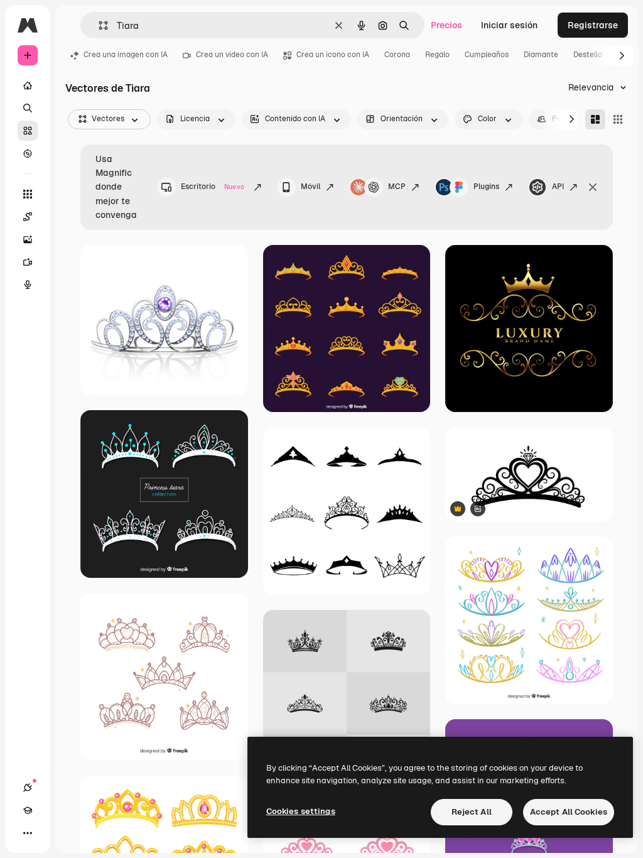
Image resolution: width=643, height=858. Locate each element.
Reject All (471, 811)
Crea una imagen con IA (126, 55)
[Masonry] (595, 119)
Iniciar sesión (509, 25)
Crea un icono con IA (332, 55)
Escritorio (212, 187)
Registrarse (593, 25)
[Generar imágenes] (28, 239)
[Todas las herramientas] (28, 194)
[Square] (618, 119)
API (558, 187)
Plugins (486, 187)
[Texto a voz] (28, 284)
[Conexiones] (28, 788)
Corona (397, 55)
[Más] (28, 833)
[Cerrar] (593, 187)
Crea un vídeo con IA (232, 55)
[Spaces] (28, 217)
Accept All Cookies (568, 811)
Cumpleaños (487, 55)
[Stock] (28, 131)
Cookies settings (300, 811)
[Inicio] (28, 85)
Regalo (437, 55)
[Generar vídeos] (28, 262)
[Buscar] (28, 108)
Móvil (310, 187)
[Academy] (28, 810)
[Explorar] (28, 153)
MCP (397, 187)
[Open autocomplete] (98, 25)
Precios (446, 25)
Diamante (541, 55)
